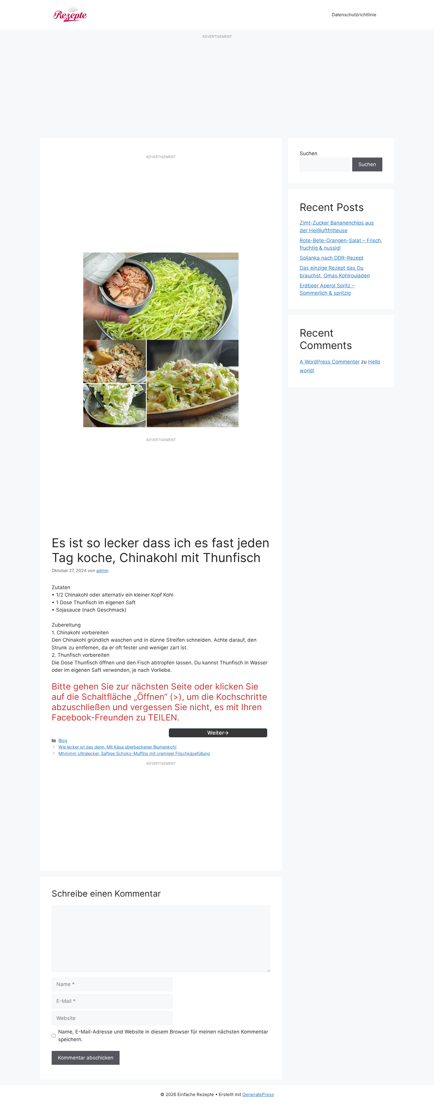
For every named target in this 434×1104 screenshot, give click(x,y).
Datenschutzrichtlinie (354, 14)
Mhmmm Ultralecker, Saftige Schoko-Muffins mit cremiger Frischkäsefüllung (134, 753)
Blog (62, 740)
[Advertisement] (217, 86)
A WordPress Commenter (330, 362)
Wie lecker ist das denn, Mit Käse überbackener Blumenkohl (117, 746)
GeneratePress (258, 1094)
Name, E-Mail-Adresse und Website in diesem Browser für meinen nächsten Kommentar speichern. (163, 1035)
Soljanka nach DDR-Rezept (331, 258)
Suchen (308, 153)
